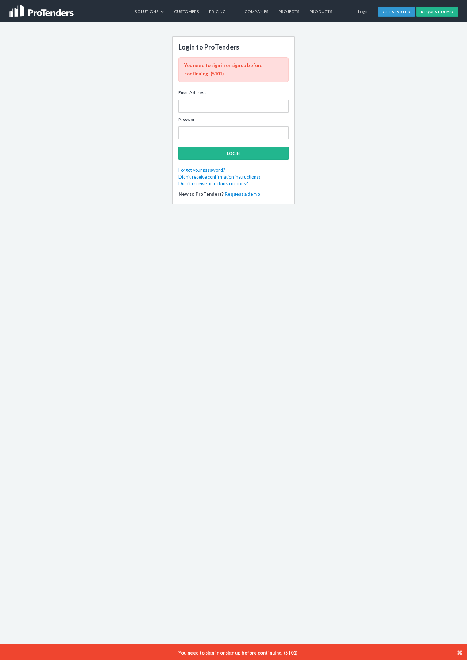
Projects (289, 11)
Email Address (192, 92)
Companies (256, 11)
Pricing (217, 11)
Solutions (147, 11)
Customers (187, 11)
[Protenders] (42, 8)
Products (321, 11)
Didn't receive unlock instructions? (213, 183)
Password (188, 119)
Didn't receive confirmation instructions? (219, 177)
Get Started (397, 11)
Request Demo (437, 11)
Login (363, 11)
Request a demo (242, 194)
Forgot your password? (201, 170)
